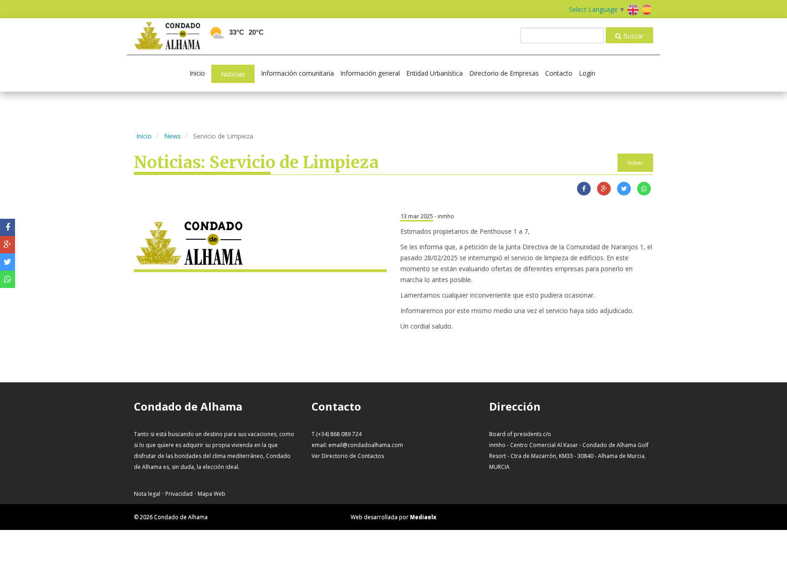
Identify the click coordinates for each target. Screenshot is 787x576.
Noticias (233, 74)
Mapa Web (211, 494)
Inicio (197, 73)
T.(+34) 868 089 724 (337, 434)
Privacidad (179, 494)
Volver (635, 163)
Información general (370, 73)
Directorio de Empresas (504, 73)
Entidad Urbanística (434, 73)
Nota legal (147, 494)
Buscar (632, 35)
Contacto (558, 73)
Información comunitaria (297, 73)
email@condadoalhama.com (365, 445)
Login (587, 73)
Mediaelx (423, 517)
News (172, 136)
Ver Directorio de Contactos (348, 456)
